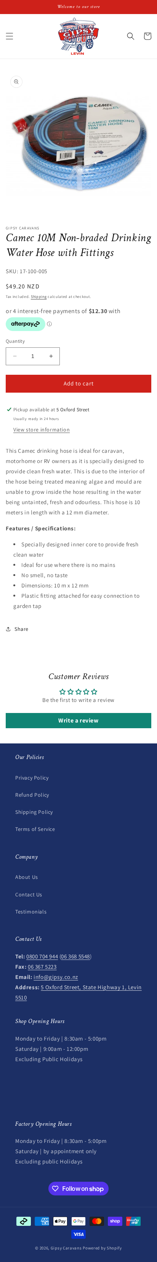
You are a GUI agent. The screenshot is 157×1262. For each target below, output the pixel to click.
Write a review (78, 720)
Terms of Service (35, 829)
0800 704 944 (42, 956)
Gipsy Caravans (66, 1248)
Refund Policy (32, 794)
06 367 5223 (42, 966)
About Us (26, 877)
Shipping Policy (34, 811)
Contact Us (28, 894)
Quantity (15, 341)
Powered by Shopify (102, 1248)
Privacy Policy (31, 777)
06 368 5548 (75, 956)
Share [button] (21, 628)
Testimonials (30, 911)
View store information (41, 429)
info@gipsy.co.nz (56, 976)
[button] (9, 36)
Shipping (39, 296)
